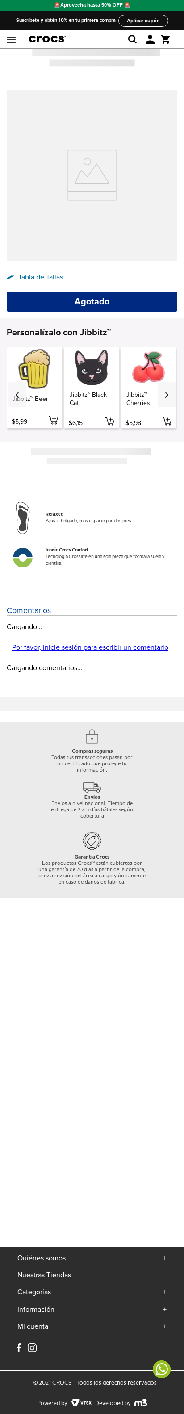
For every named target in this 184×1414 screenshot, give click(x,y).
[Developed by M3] (140, 1403)
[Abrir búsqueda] (134, 39)
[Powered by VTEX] (81, 1403)
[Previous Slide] (17, 394)
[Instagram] (32, 1351)
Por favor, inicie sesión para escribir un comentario (90, 647)
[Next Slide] (167, 394)
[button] (150, 39)
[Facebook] (19, 1348)
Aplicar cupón (143, 20)
